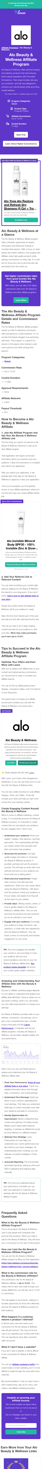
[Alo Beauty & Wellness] (21, 725)
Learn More (21, 300)
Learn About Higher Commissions (21, 143)
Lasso (31, 772)
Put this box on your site (27, 763)
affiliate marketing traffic (23, 1364)
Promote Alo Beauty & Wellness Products (21, 564)
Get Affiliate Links (21, 220)
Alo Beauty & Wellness (21, 740)
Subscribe (21, 1432)
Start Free (21, 135)
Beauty (7, 361)
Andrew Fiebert (12, 94)
